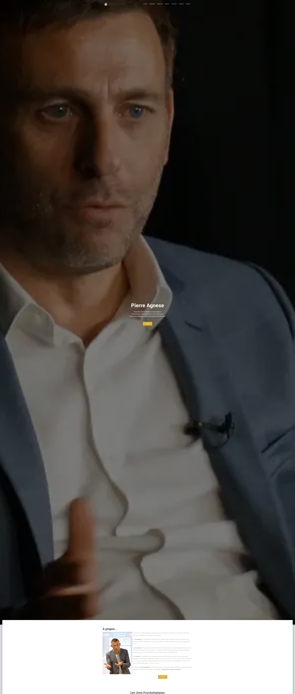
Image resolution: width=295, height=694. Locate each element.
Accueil (145, 4)
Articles (174, 4)
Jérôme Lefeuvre (154, 663)
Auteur (167, 4)
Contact (188, 4)
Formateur (152, 4)
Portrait (181, 4)
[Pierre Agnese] (106, 4)
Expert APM (160, 4)
